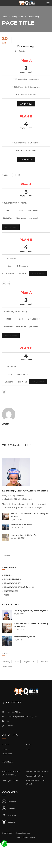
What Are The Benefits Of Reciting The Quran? (30, 515)
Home (4, 17)
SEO (34, 662)
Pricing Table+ (17, 17)
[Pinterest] (4, 283)
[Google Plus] (9, 283)
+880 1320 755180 (14, 712)
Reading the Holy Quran (35, 776)
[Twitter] (19, 175)
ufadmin (21, 51)
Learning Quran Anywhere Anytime (25, 490)
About (25, 837)
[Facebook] (13, 175)
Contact (10, 726)
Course (16, 662)
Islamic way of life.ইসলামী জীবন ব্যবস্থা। (18, 499)
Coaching (6, 662)
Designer (26, 662)
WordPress (7, 666)
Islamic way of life (12, 583)
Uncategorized (11, 591)
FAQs (28, 749)
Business (8, 575)
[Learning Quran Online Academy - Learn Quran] (27, 3)
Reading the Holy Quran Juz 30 (37, 771)
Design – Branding (12, 579)
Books (28, 744)
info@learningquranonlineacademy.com (22, 716)
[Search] (46, 555)
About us (5, 744)
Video (6, 595)
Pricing (4, 749)
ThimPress (44, 662)
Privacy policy (7, 754)
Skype (9, 721)
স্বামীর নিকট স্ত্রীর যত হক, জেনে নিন (21, 524)
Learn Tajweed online (10, 780)
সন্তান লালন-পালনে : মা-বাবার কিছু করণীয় (23, 535)
